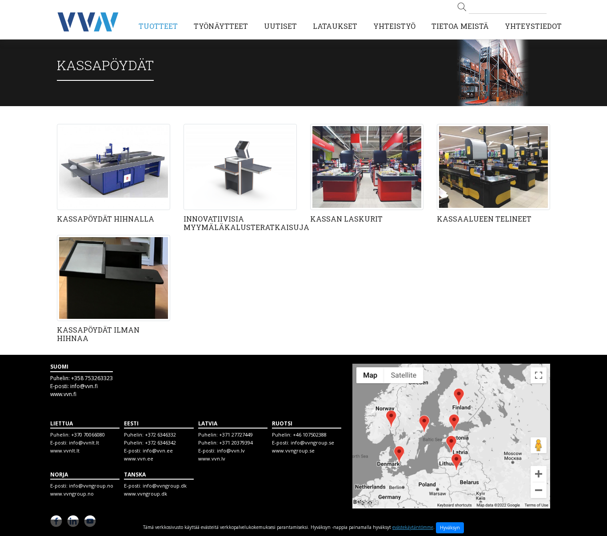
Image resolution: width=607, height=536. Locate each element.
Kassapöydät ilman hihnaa (98, 334)
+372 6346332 (160, 434)
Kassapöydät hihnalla (105, 218)
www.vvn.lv (211, 458)
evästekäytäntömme (412, 527)
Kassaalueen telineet (484, 218)
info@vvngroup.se (312, 442)
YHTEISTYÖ (394, 26)
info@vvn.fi (84, 386)
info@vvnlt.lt (84, 442)
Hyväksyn (450, 527)
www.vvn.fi (63, 394)
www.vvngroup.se (293, 450)
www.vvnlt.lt (65, 450)
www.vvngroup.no (72, 493)
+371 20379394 (236, 442)
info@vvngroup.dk (165, 485)
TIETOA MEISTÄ (460, 26)
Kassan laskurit (346, 218)
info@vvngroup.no (91, 485)
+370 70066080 (88, 434)
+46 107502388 (310, 434)
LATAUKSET (335, 26)
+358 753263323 (92, 378)
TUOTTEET (158, 26)
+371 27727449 (236, 434)
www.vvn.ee (138, 458)
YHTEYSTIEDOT (533, 26)
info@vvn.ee (158, 450)
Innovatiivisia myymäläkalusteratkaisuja (246, 223)
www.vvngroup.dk (145, 493)
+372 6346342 (160, 442)
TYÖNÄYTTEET (221, 26)
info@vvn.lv (231, 450)
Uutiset (280, 26)
